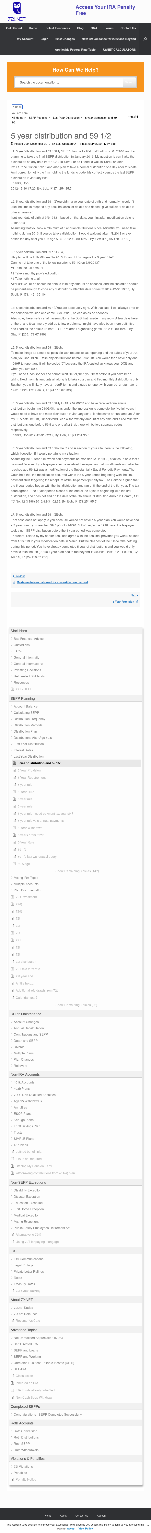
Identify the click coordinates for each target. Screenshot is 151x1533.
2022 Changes (65, 39)
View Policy (85, 1528)
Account (101, 1515)
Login (44, 39)
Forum (108, 28)
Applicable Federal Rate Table (75, 49)
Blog (80, 28)
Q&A (94, 28)
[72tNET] (16, 11)
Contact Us (128, 28)
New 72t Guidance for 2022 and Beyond (109, 39)
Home (33, 28)
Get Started (14, 28)
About (63, 1515)
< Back (17, 106)
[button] (145, 39)
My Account (25, 39)
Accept (71, 1528)
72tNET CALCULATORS (119, 49)
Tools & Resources (57, 28)
